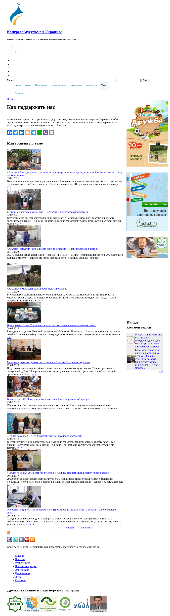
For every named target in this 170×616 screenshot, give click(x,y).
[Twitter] (15, 132)
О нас (10, 99)
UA (16, 45)
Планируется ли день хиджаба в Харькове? (147, 345)
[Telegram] (33, 132)
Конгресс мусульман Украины (34, 32)
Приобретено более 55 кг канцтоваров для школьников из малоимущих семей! (51, 325)
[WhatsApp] (39, 132)
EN (15, 51)
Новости (20, 559)
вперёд (70, 527)
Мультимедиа (22, 562)
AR (15, 54)
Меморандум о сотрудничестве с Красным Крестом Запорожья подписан (48, 362)
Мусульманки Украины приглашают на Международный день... (148, 337)
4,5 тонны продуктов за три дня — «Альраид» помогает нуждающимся (47, 212)
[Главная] (19, 24)
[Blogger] (27, 132)
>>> (9, 187)
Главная (18, 85)
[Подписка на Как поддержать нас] (8, 532)
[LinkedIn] (21, 132)
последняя (86, 527)
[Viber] (45, 132)
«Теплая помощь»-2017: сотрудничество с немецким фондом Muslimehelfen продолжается (58, 472)
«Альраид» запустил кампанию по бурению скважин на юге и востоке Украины (52, 248)
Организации (22, 569)
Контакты (20, 580)
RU (15, 48)
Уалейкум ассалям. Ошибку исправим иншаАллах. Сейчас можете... (146, 363)
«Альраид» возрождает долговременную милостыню (37, 288)
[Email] (51, 132)
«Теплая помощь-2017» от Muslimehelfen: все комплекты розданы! (44, 436)
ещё (161, 371)
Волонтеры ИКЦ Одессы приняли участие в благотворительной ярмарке (48, 399)
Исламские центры (26, 566)
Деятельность (22, 573)
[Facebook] (9, 132)
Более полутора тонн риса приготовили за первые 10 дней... (147, 353)
